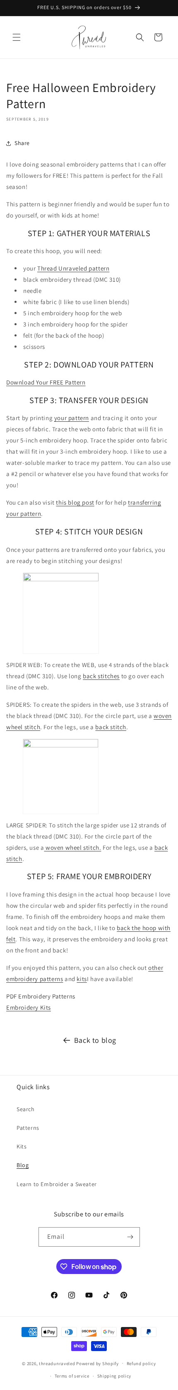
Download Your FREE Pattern (46, 382)
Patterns (28, 1127)
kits (82, 979)
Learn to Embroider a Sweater (57, 1184)
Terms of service (72, 1376)
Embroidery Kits (28, 1007)
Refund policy (141, 1363)
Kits (21, 1146)
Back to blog (95, 1040)
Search (26, 1109)
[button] (16, 37)
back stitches (101, 676)
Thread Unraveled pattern (73, 268)
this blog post (75, 502)
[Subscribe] (130, 1237)
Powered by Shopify (97, 1363)
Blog (23, 1165)
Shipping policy (114, 1376)
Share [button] (22, 143)
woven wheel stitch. (72, 847)
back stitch (110, 727)
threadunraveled (57, 1363)
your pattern (71, 418)
